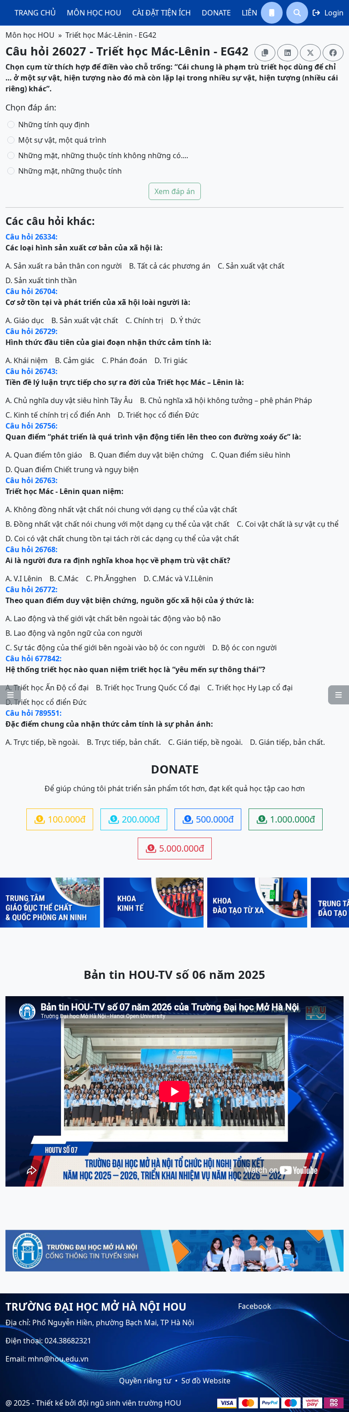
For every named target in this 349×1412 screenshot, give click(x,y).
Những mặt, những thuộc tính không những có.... (103, 155)
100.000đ (60, 819)
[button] (272, 13)
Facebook (254, 1306)
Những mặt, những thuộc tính (70, 171)
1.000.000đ (286, 819)
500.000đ (208, 819)
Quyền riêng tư (145, 1381)
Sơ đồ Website (205, 1381)
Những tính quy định (54, 125)
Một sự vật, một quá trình (62, 140)
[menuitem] (35, 13)
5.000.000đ (175, 848)
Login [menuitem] (328, 13)
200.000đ (134, 819)
